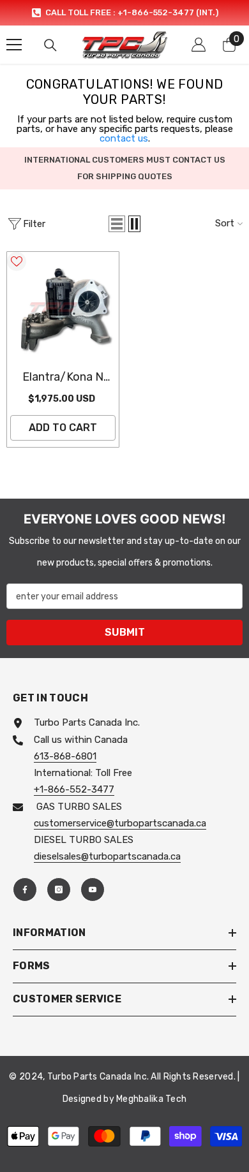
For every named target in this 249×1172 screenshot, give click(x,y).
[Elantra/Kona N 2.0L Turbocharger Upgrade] (63, 307)
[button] (117, 224)
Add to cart (63, 427)
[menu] (14, 44)
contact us (124, 138)
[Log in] (199, 45)
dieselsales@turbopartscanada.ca (107, 856)
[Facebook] (25, 889)
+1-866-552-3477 (74, 789)
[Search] (50, 45)
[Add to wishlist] (16, 261)
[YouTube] (92, 889)
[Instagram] (59, 889)
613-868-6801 (65, 756)
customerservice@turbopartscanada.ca (120, 823)
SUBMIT (125, 632)
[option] (124, 13)
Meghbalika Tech (151, 1099)
